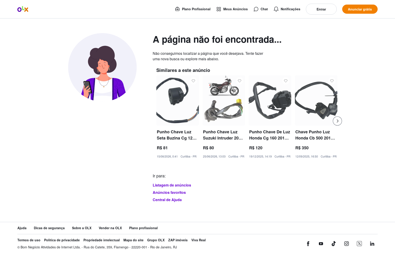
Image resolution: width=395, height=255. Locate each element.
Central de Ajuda (167, 199)
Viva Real (198, 240)
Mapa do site (133, 240)
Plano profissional (143, 228)
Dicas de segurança (49, 228)
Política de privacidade (62, 240)
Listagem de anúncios (172, 185)
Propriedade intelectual (101, 240)
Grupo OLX (156, 240)
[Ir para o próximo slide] (337, 121)
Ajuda (22, 228)
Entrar (321, 9)
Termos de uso (28, 240)
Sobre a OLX (81, 228)
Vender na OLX (110, 228)
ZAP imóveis (178, 240)
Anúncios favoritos (169, 192)
